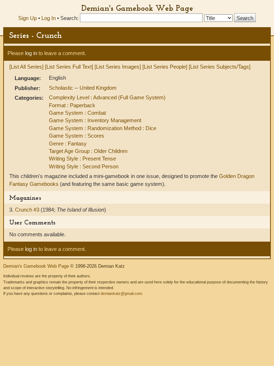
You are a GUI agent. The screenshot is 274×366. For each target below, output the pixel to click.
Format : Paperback (72, 105)
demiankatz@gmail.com (121, 293)
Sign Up (27, 18)
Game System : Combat (77, 113)
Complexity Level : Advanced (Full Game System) (107, 97)
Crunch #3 (28, 210)
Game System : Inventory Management (95, 120)
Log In (48, 18)
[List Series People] (164, 67)
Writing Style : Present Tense (82, 158)
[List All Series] (26, 67)
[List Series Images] (118, 67)
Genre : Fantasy (68, 143)
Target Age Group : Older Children (88, 151)
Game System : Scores (76, 136)
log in (31, 53)
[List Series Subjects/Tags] (219, 67)
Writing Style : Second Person (83, 166)
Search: (69, 18)
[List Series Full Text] (69, 67)
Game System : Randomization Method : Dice (102, 128)
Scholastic (62, 88)
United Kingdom (98, 88)
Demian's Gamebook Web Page (137, 8)
